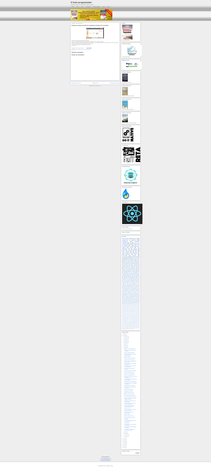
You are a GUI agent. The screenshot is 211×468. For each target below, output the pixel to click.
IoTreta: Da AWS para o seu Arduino (130, 396)
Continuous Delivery (129, 266)
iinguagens (130, 323)
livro (136, 256)
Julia (134, 295)
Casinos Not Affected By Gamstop (105, 458)
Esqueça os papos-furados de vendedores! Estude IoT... (129, 406)
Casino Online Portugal (105, 459)
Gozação (137, 307)
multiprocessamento (135, 324)
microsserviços (135, 265)
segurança (137, 302)
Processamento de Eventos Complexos (128, 312)
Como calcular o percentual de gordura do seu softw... (129, 430)
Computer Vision (127, 264)
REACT (129, 246)
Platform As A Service (129, 289)
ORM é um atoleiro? (127, 414)
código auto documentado (127, 301)
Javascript (124, 241)
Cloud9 (138, 286)
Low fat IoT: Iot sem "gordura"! (129, 359)
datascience (136, 284)
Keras (125, 270)
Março (125, 433)
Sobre (108, 6)
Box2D (137, 304)
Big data (135, 252)
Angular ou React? (127, 356)
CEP (122, 305)
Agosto (125, 342)
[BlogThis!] (87, 48)
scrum (133, 261)
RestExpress (132, 315)
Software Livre (124, 268)
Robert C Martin (137, 315)
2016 (124, 439)
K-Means (133, 279)
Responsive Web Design (125, 315)
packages (129, 325)
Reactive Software (135, 290)
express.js (134, 255)
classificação (131, 268)
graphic (138, 322)
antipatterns (130, 299)
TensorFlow (131, 253)
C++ (137, 278)
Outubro (125, 339)
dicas (123, 277)
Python (134, 238)
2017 (124, 438)
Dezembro (126, 336)
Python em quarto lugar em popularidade (129, 412)
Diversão (138, 294)
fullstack (123, 322)
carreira (127, 300)
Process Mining (136, 311)
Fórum (104, 6)
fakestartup (124, 291)
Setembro (126, 341)
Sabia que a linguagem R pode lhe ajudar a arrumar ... (130, 399)
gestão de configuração (129, 322)
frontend (131, 247)
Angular (138, 261)
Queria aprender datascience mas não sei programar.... (130, 404)
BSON (131, 304)
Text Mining (133, 270)
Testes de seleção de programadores (133, 317)
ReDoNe (123, 314)
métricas (134, 271)
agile (135, 254)
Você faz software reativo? (128, 389)
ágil (138, 267)
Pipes (128, 311)
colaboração (137, 300)
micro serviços (125, 252)
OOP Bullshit (126, 418)
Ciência (123, 293)
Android (133, 258)
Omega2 (123, 289)
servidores (136, 326)
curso (129, 249)
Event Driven (132, 306)
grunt (124, 323)
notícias (131, 256)
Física (131, 287)
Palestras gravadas (96, 6)
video (131, 303)
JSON (125, 259)
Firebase (124, 307)
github (130, 285)
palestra (130, 250)
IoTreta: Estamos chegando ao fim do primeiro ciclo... (130, 421)
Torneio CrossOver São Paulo (129, 352)
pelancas (134, 285)
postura (126, 286)
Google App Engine (132, 307)
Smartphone (136, 316)
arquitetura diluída (126, 244)
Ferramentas (88, 6)
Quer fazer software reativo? (129, 372)
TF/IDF (126, 317)
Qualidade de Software (126, 265)
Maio (125, 347)
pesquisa (133, 291)
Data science (125, 238)
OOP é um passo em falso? (129, 415)
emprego (134, 301)
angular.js (137, 253)
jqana (137, 323)
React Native (129, 290)
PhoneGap (135, 264)
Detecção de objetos (132, 275)
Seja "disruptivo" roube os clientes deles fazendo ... (130, 364)
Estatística (137, 266)
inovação (134, 277)
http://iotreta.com (74, 45)
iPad (127, 271)
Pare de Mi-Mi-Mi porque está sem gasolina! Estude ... (130, 354)
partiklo (134, 302)
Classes (131, 305)
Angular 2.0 (136, 292)
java (133, 260)
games (129, 263)
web (128, 257)
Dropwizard (126, 272)
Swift (123, 266)
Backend (124, 275)
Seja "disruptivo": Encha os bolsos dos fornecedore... (130, 366)
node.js (135, 243)
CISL (125, 305)
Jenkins (131, 295)
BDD (128, 304)
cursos (82, 6)
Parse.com (124, 311)
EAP (125, 306)
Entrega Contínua (126, 287)
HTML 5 (129, 259)
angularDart (125, 299)
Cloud (134, 305)
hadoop (136, 268)
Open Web (137, 259)
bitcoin (123, 300)
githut (133, 322)
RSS (134, 313)
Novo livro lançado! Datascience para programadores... (130, 379)
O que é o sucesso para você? (129, 375)
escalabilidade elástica (135, 321)
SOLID (137, 279)
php (138, 280)
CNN (138, 263)
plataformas (134, 263)
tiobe (138, 271)
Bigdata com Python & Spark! (129, 393)
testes (128, 303)
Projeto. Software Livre (129, 313)
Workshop (132, 273)
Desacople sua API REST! (128, 390)
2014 (124, 442)
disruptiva (123, 285)
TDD (122, 317)
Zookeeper (129, 276)
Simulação (132, 316)
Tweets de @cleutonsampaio (127, 228)
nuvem (130, 302)
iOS (129, 258)
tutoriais (138, 258)
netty (122, 325)
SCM (129, 316)
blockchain (130, 284)
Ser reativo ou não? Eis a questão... (130, 370)
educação (126, 321)
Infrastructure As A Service (126, 279)
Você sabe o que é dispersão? (129, 373)
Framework (130, 267)
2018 (124, 335)
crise (127, 320)
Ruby (124, 316)
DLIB (123, 294)
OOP (128, 270)
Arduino (81, 49)
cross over (131, 320)
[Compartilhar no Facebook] (90, 48)
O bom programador (81, 2)
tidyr (137, 291)
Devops (138, 269)
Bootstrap (134, 304)
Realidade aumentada (135, 314)
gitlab (123, 302)
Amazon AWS (78, 49)
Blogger (112, 465)
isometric (134, 323)
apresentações (136, 299)
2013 (124, 444)
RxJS (126, 316)
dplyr (127, 285)
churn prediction (131, 300)
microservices (125, 256)
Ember (128, 306)
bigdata (123, 250)
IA (133, 287)
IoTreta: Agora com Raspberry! (129, 385)
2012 (124, 445)
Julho (125, 344)
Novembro (126, 338)
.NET (134, 303)
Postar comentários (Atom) (96, 85)
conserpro (127, 280)
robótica (138, 260)
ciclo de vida (135, 276)
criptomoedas (124, 320)
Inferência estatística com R (129, 392)
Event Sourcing (137, 306)
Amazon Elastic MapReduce (127, 292)
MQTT (86, 49)
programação (124, 269)
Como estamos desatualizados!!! (129, 395)
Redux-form (128, 283)
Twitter (125, 276)
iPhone (130, 271)
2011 (124, 447)
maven (135, 267)
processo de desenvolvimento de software (131, 274)
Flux (127, 307)
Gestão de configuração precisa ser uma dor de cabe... (130, 410)
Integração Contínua (125, 273)
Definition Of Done (128, 294)
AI (123, 304)
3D (129, 286)
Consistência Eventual (129, 293)
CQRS (128, 305)
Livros (77, 6)
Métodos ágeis (136, 288)
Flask (125, 267)
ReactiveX (130, 314)
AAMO (138, 303)
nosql (125, 325)
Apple (125, 304)
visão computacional (129, 278)
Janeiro (125, 436)
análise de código (131, 262)
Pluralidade (131, 311)
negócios (126, 302)
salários (133, 326)
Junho (125, 345)
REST (123, 249)
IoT (83, 49)
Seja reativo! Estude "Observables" (130, 381)
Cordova (137, 305)
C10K (136, 250)
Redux (125, 262)
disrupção (131, 280)
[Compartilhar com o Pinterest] (91, 48)
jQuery (129, 291)
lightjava (127, 324)
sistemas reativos (132, 269)
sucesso (124, 303)
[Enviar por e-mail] (86, 48)
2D (136, 303)
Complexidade (126, 422)
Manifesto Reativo (129, 288)
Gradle (124, 295)
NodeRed (124, 258)
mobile (123, 257)
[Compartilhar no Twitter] (89, 48)
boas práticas (134, 248)
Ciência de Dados (127, 261)
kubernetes (123, 324)
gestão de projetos (127, 260)
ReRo (126, 314)
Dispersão (133, 294)
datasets (135, 320)
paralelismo (133, 325)
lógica (131, 324)
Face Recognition (134, 272)
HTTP (127, 295)
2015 (124, 441)
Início (73, 6)
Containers (136, 293)
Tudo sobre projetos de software (129, 417)
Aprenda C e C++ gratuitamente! (129, 348)
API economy (133, 286)
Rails (137, 313)
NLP (133, 259)
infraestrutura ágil (128, 277)
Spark (123, 280)
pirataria (126, 326)
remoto (129, 326)
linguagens (127, 254)
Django (123, 306)
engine (130, 321)
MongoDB (135, 249)
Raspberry (88, 49)
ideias (126, 323)
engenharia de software (129, 240)
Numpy (137, 295)
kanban (136, 280)
